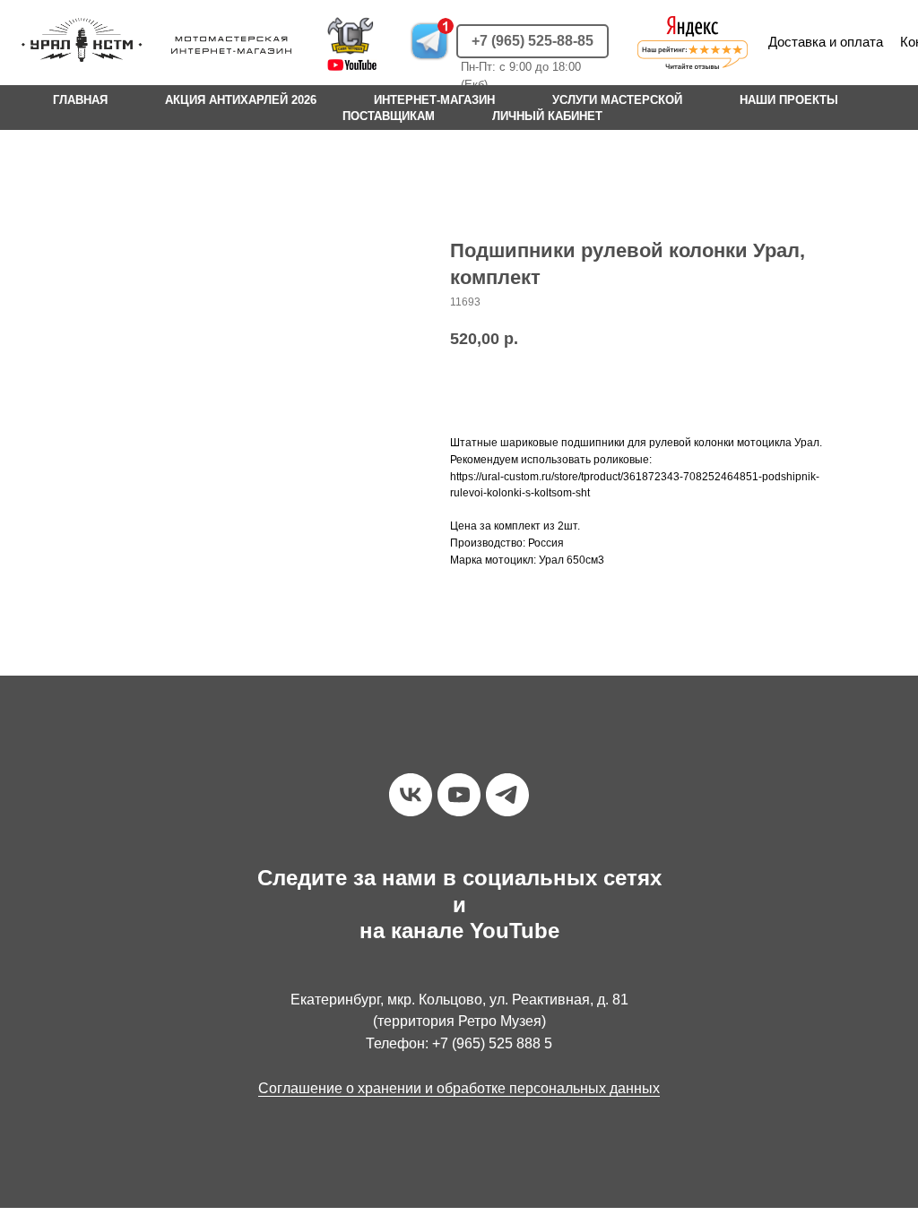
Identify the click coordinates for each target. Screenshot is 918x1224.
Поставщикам (388, 116)
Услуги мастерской (617, 100)
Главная (80, 100)
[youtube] (459, 794)
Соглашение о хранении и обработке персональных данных (459, 1088)
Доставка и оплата (825, 41)
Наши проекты (789, 100)
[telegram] (507, 794)
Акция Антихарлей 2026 (240, 100)
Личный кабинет (547, 116)
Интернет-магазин (434, 100)
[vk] (410, 794)
